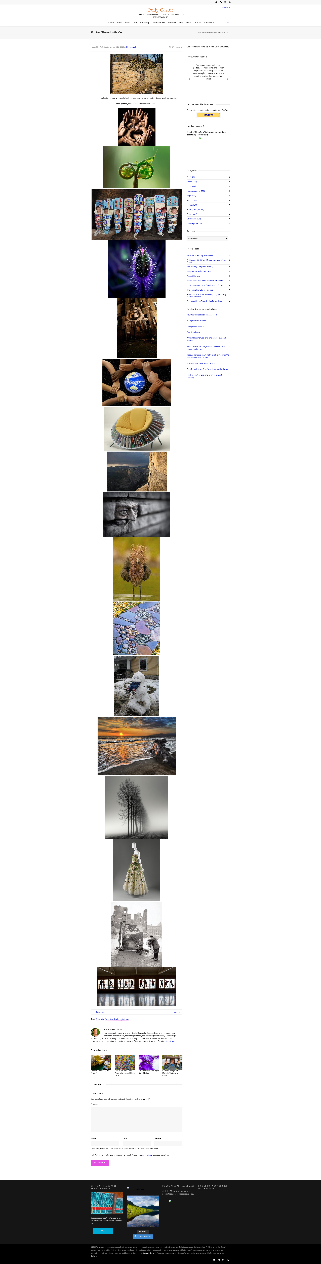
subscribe (146, 1155)
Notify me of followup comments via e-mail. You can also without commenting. (132, 1155)
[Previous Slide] (189, 78)
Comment (95, 1104)
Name (93, 1138)
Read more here (173, 1041)
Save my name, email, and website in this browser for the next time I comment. (125, 1148)
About (119, 22)
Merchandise (159, 22)
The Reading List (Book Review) (200, 267)
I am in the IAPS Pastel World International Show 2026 (125, 1073)
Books (192, 182)
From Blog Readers (113, 1019)
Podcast (172, 22)
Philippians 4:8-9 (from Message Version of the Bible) (206, 261)
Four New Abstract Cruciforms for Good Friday (207, 369)
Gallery (93, 1256)
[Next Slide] (227, 78)
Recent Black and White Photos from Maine (205, 280)
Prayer (128, 22)
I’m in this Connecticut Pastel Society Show (205, 285)
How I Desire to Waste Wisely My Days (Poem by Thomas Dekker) (206, 295)
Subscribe (225, 7)
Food (191, 186)
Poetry (192, 214)
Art (135, 22)
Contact (197, 22)
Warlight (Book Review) (198, 320)
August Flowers (193, 276)
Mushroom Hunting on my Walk (200, 255)
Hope (191, 195)
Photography (131, 47)
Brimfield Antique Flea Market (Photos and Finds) (171, 1073)
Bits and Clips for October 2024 (201, 363)
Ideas (192, 200)
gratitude (125, 1019)
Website (157, 1138)
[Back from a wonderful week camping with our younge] (143, 1211)
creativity (100, 1019)
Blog (181, 22)
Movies (192, 205)
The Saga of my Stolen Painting (200, 290)
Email (125, 1138)
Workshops (145, 22)
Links (188, 22)
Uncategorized (194, 223)
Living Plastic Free (195, 326)
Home (111, 22)
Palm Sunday (193, 332)
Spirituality (194, 219)
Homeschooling (196, 191)
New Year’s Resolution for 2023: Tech (203, 315)
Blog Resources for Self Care (199, 271)
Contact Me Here (149, 1253)
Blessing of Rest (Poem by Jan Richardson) (204, 301)
